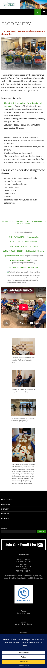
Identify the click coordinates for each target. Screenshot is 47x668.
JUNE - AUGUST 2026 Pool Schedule (23, 246)
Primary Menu (44, 12)
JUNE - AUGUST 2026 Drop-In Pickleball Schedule (23, 251)
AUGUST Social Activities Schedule (23, 267)
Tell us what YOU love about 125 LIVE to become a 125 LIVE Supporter (24, 222)
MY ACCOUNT (6, 499)
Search (4, 528)
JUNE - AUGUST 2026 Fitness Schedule (23, 237)
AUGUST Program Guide (20, 260)
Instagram (5, 509)
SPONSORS (5, 519)
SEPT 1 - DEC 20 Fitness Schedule (23, 241)
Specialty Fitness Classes (14, 255)
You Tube (5, 514)
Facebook (5, 504)
